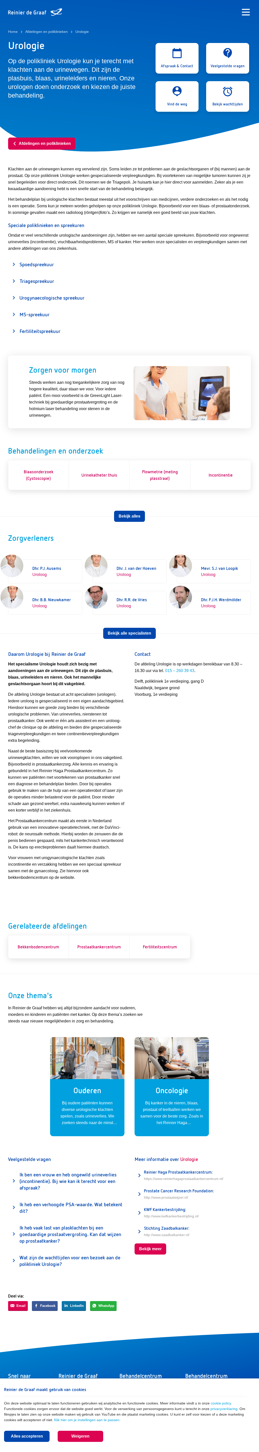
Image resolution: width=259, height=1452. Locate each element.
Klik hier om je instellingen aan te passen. (87, 1420)
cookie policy (221, 1403)
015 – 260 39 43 (179, 670)
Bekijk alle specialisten (129, 633)
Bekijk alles (129, 516)
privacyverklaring (224, 1409)
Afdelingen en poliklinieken (45, 143)
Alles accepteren (27, 1436)
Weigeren (80, 1436)
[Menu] (246, 12)
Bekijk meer (150, 1249)
